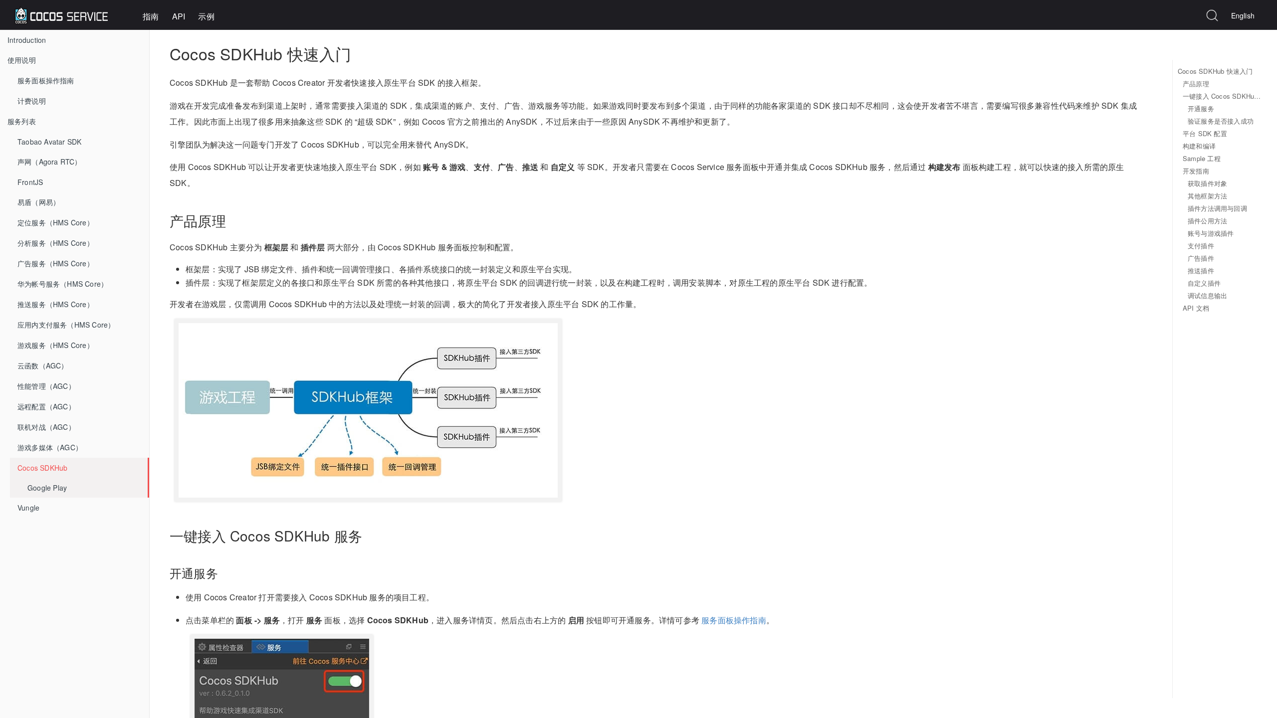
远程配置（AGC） (46, 406)
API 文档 (1196, 308)
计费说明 (31, 101)
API (179, 16)
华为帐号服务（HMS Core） (62, 284)
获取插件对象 (1207, 183)
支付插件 (1201, 245)
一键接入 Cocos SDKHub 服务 (1222, 96)
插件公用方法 (1207, 220)
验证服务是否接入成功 (1221, 121)
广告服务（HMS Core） (55, 263)
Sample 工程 (1202, 158)
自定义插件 (1204, 283)
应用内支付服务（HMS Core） (66, 325)
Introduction (26, 40)
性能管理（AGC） (46, 386)
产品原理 (1196, 83)
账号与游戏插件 (1211, 233)
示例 (206, 16)
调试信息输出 (1207, 295)
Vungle (28, 508)
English (1243, 15)
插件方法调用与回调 (1217, 208)
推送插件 (1201, 270)
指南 (151, 16)
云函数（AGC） (42, 365)
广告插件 (1201, 258)
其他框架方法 (1207, 195)
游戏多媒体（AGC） (49, 447)
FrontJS (30, 182)
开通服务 (1201, 108)
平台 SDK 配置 (1205, 133)
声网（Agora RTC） (49, 162)
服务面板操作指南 (45, 80)
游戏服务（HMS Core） (55, 345)
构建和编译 (1199, 146)
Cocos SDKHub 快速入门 (1215, 71)
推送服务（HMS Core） (55, 304)
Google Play (47, 488)
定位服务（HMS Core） (55, 222)
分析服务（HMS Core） (55, 243)
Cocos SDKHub (42, 468)
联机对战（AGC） (46, 427)
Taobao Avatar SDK (49, 142)
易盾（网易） (38, 202)
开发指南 (1196, 171)
